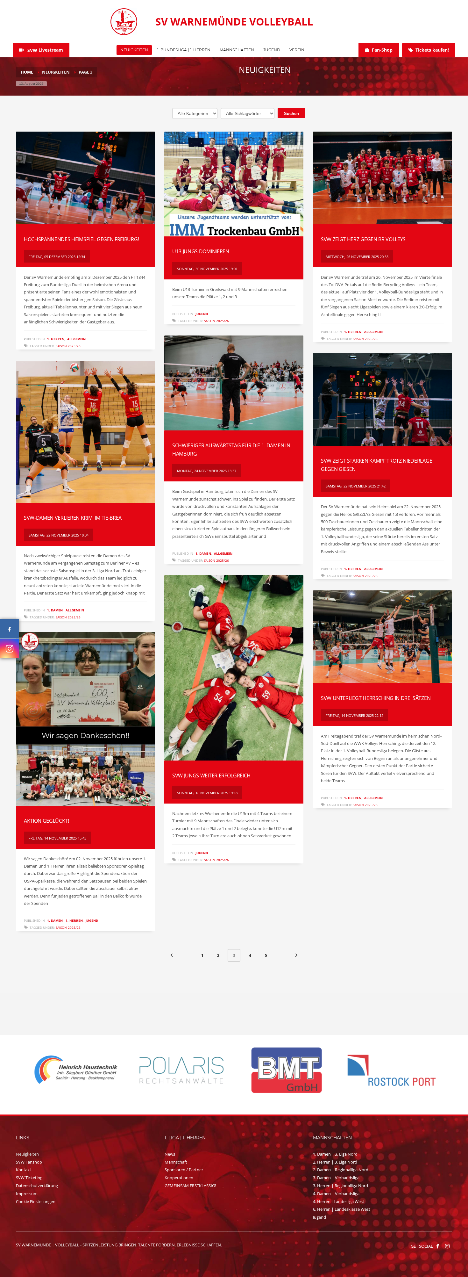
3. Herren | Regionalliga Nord (340, 1185)
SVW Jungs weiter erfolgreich (211, 775)
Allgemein (76, 339)
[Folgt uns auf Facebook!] (438, 1246)
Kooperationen (179, 1177)
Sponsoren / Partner (184, 1169)
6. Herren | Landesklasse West (341, 1209)
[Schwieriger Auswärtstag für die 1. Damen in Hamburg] (233, 383)
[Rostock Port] (181, 1070)
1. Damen (203, 553)
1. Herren (55, 339)
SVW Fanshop (29, 1162)
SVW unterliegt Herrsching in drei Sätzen (375, 698)
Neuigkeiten (27, 1154)
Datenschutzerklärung (37, 1185)
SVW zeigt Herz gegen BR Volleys (363, 239)
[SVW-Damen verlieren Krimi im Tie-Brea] (85, 431)
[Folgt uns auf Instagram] (9, 648)
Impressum (27, 1193)
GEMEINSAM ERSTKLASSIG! (190, 1185)
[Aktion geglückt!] (85, 718)
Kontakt (23, 1169)
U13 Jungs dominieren (200, 251)
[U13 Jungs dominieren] (233, 184)
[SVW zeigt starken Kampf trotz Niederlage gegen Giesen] (382, 399)
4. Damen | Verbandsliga (336, 1193)
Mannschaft (176, 1162)
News (170, 1154)
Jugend (201, 314)
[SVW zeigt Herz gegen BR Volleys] (382, 178)
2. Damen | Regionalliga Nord (340, 1169)
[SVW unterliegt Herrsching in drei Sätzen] (382, 637)
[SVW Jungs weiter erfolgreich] (233, 667)
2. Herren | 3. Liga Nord (335, 1162)
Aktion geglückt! (46, 820)
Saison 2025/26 (68, 346)
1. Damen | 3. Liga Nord (335, 1154)
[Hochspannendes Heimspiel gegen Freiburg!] (85, 178)
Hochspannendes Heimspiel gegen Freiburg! (81, 239)
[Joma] (392, 1070)
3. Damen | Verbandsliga (336, 1177)
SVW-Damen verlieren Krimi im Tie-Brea (73, 517)
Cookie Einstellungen (35, 1201)
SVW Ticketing (29, 1177)
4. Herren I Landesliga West (338, 1201)
